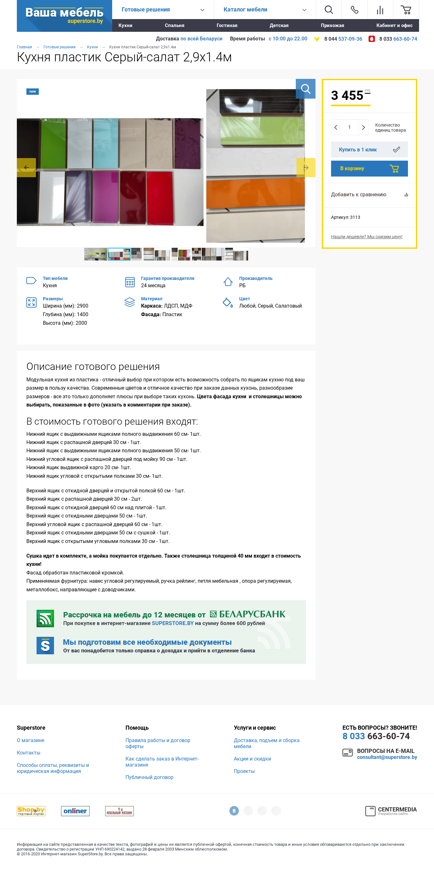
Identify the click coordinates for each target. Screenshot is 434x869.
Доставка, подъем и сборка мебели (267, 743)
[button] (305, 89)
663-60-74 (376, 736)
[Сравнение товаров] (380, 9)
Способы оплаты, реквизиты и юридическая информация (53, 768)
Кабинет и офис (394, 25)
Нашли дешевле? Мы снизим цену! (367, 236)
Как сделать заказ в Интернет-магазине (162, 762)
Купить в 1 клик (358, 150)
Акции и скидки (252, 759)
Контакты (28, 753)
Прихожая (332, 25)
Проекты (244, 771)
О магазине (30, 740)
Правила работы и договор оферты (157, 743)
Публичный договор (149, 777)
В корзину (352, 168)
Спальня (174, 25)
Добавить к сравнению (358, 194)
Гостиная (227, 25)
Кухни (125, 25)
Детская (279, 25)
